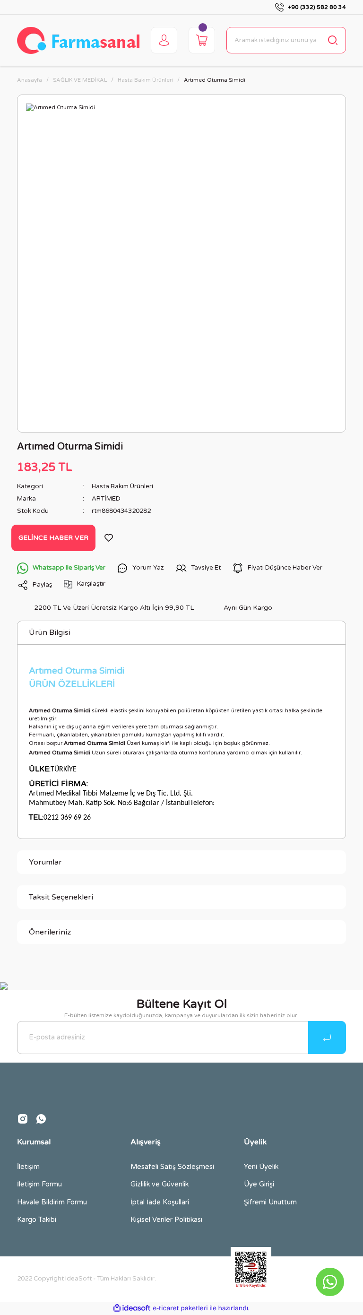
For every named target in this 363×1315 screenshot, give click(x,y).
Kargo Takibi (36, 1220)
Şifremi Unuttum (270, 1202)
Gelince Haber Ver (53, 538)
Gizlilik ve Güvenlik (159, 1184)
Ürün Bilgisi (49, 632)
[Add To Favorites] (108, 537)
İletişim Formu (39, 1184)
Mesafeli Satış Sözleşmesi (172, 1167)
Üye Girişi (259, 1184)
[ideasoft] (132, 1308)
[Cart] (202, 40)
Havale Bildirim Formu (52, 1202)
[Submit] (327, 1037)
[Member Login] (164, 40)
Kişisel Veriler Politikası (166, 1220)
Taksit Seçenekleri (61, 897)
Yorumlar (45, 862)
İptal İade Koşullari (159, 1202)
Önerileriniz (50, 932)
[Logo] (78, 40)
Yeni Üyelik (261, 1167)
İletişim (28, 1167)
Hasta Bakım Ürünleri (122, 486)
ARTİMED (106, 498)
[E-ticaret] (180, 1308)
